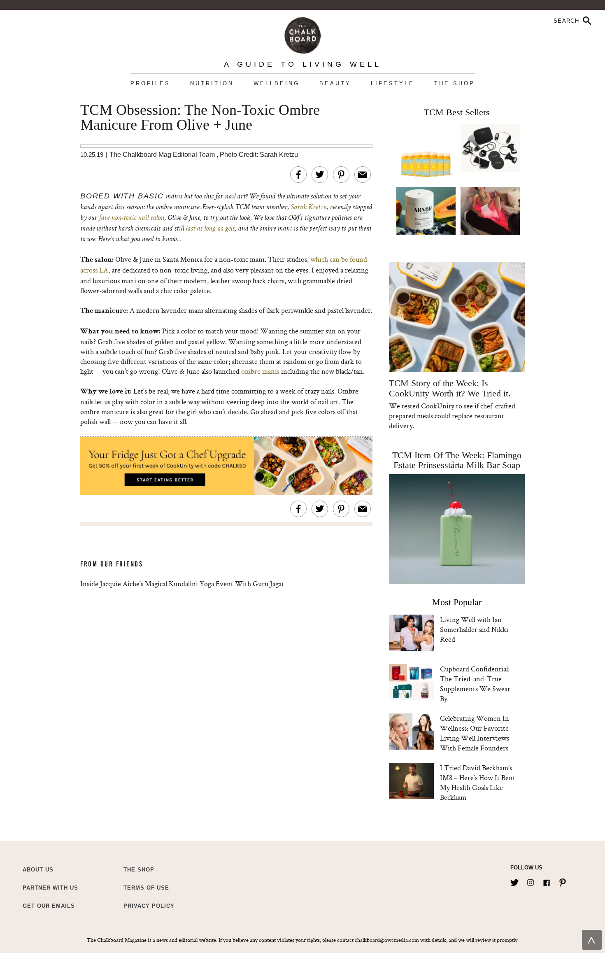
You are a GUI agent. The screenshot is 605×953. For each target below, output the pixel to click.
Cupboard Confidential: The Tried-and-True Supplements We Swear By (475, 683)
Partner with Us (50, 888)
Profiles (150, 83)
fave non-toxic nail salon (131, 218)
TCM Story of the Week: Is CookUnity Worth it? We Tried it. (449, 388)
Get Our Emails (49, 906)
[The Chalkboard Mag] (302, 33)
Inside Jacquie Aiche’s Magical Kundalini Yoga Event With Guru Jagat (182, 583)
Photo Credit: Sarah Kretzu (259, 154)
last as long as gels (210, 229)
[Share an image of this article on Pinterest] (341, 174)
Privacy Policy (149, 906)
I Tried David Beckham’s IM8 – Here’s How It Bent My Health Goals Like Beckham (477, 782)
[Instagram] (530, 881)
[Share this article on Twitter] (320, 174)
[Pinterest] (562, 881)
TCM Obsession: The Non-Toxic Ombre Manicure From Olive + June (200, 118)
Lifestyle (392, 83)
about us (38, 870)
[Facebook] (546, 881)
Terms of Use (146, 888)
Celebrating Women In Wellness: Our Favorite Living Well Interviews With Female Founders (474, 733)
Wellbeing (277, 83)
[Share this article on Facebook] (298, 174)
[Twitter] (514, 881)
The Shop (454, 83)
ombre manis (260, 371)
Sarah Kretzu (308, 207)
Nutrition (212, 83)
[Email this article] (362, 174)
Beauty (335, 83)
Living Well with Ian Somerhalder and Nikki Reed (474, 629)
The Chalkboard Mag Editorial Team (162, 154)
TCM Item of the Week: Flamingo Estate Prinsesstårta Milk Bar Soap (456, 460)
